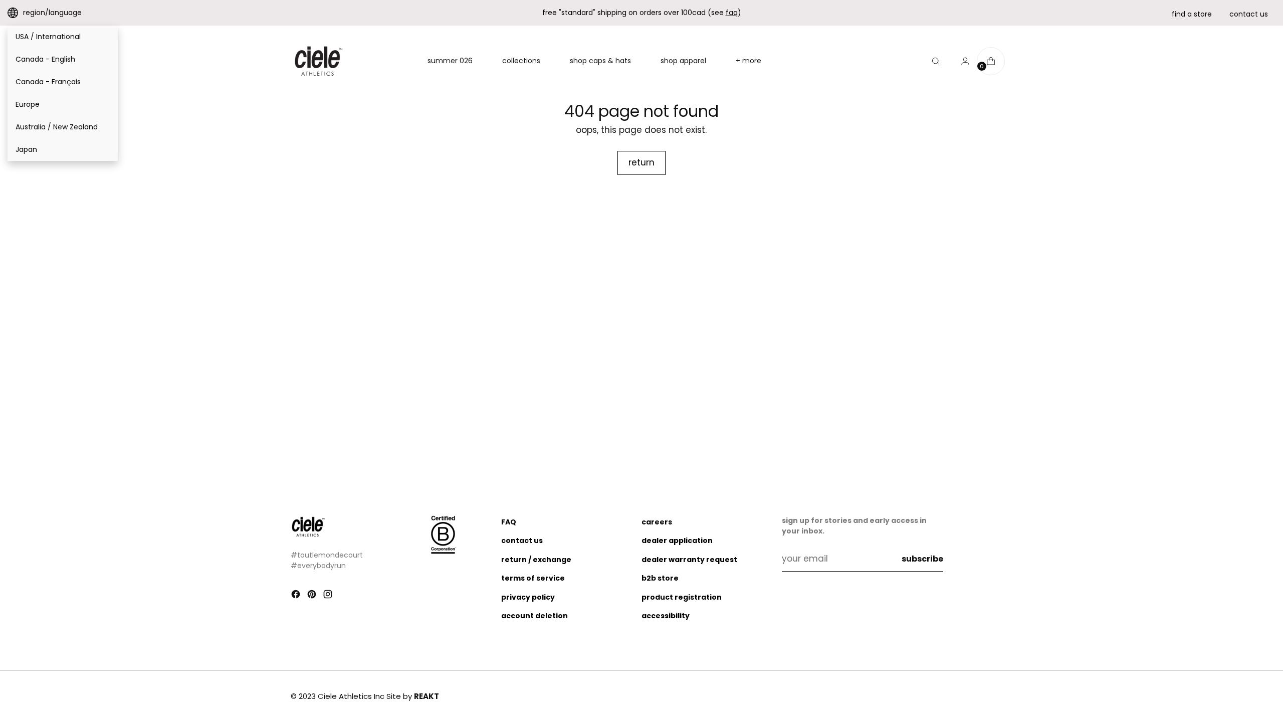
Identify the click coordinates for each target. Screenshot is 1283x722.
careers (657, 522)
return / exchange (536, 560)
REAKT (426, 696)
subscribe (922, 559)
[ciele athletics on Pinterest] (313, 596)
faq (732, 13)
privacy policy (528, 597)
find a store (1192, 14)
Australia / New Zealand (57, 127)
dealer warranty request (689, 560)
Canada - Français (48, 82)
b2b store (660, 578)
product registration (682, 597)
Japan (26, 149)
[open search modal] (936, 61)
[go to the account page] (961, 61)
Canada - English (45, 59)
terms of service (533, 578)
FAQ (508, 522)
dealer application (677, 540)
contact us (1248, 14)
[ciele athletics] (318, 61)
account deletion (534, 616)
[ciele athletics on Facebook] (297, 596)
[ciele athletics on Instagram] (329, 596)
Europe (28, 104)
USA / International (48, 37)
